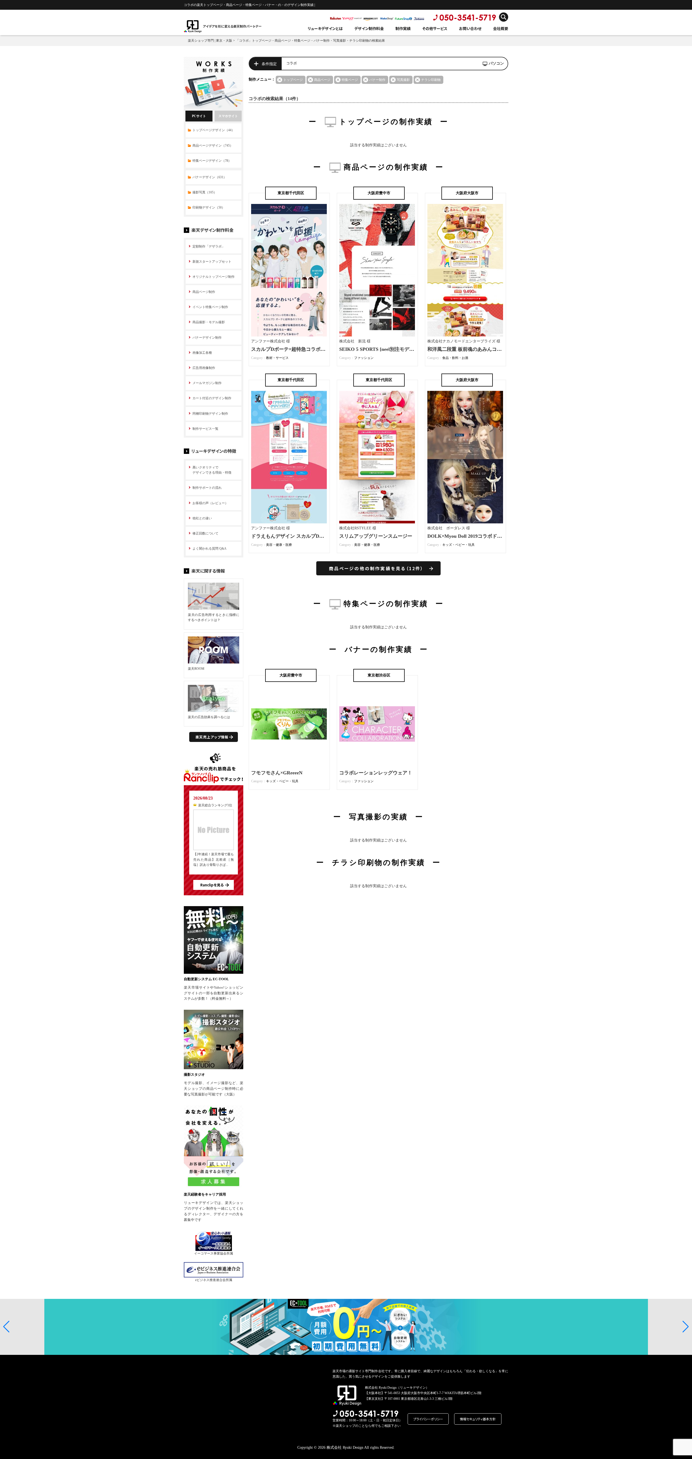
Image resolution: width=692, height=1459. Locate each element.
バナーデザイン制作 (207, 337)
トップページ (293, 80)
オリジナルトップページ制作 (213, 277)
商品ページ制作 (203, 292)
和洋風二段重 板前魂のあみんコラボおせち (474, 349)
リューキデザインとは (325, 28)
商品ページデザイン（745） (212, 145)
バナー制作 (377, 80)
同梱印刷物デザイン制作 (210, 413)
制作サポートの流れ (207, 488)
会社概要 (500, 28)
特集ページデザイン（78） (211, 161)
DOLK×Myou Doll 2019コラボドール (467, 536)
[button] (6, 1327)
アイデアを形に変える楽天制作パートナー (232, 26)
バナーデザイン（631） (209, 177)
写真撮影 (403, 80)
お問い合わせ (470, 28)
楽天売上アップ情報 (211, 737)
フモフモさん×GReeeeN (276, 772)
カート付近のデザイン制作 (211, 398)
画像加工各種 (202, 353)
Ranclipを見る (212, 884)
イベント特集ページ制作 (210, 307)
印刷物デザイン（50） (208, 207)
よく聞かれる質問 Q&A (209, 548)
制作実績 (403, 28)
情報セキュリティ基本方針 (478, 1419)
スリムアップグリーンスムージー (375, 536)
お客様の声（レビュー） (210, 503)
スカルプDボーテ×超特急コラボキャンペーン (300, 349)
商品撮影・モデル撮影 (208, 322)
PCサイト (199, 116)
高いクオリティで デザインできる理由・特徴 (211, 470)
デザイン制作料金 (369, 28)
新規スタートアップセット (211, 261)
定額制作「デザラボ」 (208, 246)
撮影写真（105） (204, 192)
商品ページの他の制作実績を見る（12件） (376, 568)
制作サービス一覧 (205, 429)
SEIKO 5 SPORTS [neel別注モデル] (377, 349)
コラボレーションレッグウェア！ (375, 772)
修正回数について (205, 533)
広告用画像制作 (203, 368)
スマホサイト (228, 116)
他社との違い (202, 518)
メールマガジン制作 (207, 383)
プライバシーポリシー (428, 1419)
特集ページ (350, 80)
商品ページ (322, 80)
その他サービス (434, 28)
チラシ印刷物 (431, 80)
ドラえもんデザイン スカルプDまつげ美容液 (299, 536)
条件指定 (269, 64)
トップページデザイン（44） (213, 130)
